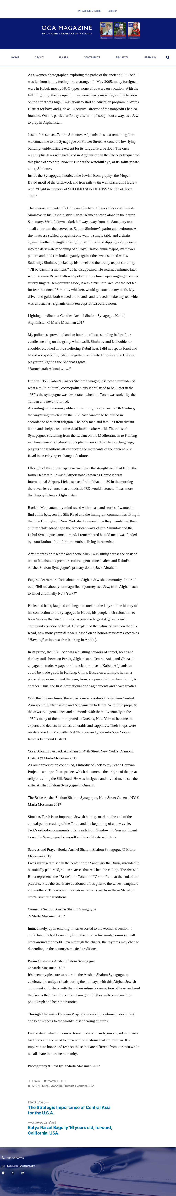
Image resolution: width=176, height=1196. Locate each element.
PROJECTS (122, 57)
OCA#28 (56, 1085)
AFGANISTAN (40, 1085)
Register (112, 10)
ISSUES (63, 57)
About (39, 57)
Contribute (92, 57)
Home (15, 57)
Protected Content (75, 1085)
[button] (167, 57)
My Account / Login (89, 10)
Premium (150, 57)
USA (91, 1085)
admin (36, 1081)
